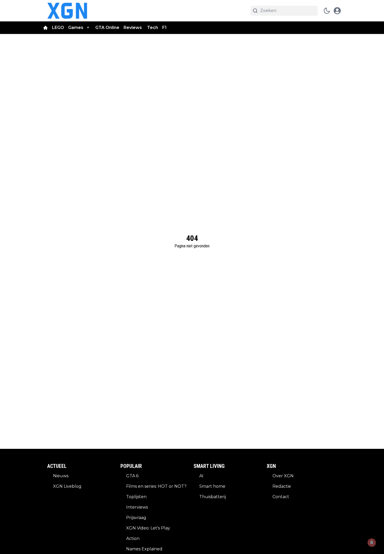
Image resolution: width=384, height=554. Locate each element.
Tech (152, 27)
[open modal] (337, 10)
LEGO (58, 27)
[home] (45, 27)
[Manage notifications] (372, 542)
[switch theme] (326, 10)
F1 (164, 27)
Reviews (133, 27)
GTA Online (107, 27)
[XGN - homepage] (67, 10)
